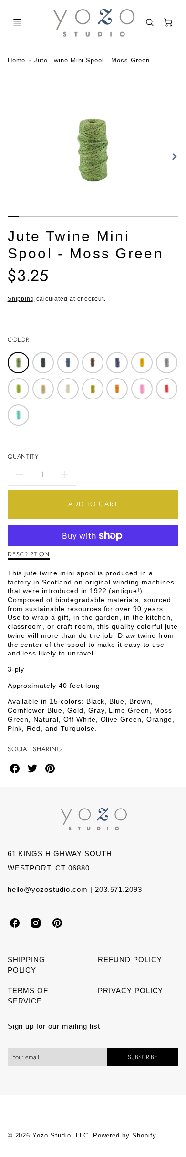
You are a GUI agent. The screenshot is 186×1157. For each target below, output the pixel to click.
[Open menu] (17, 22)
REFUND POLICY (130, 959)
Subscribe (142, 1057)
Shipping (21, 299)
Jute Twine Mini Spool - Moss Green (92, 60)
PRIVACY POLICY (130, 990)
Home (17, 60)
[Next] (173, 156)
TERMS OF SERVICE (28, 995)
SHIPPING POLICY (27, 964)
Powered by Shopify (124, 1135)
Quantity (23, 456)
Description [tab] (29, 554)
